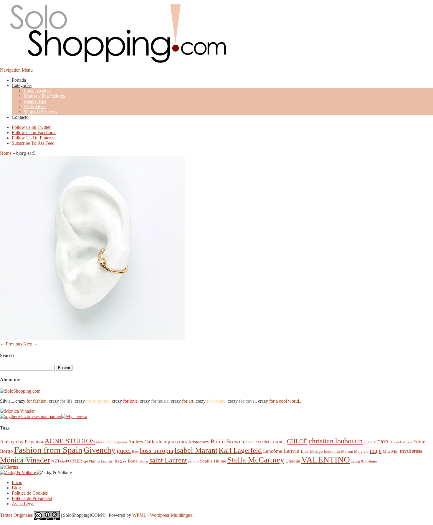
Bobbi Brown (226, 441)
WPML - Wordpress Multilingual (163, 515)
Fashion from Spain (48, 450)
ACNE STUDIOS (69, 441)
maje (375, 450)
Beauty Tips (35, 101)
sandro (193, 461)
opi (85, 461)
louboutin (332, 451)
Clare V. (370, 442)
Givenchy (99, 450)
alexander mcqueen (111, 442)
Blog (16, 487)
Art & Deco (35, 106)
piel (110, 461)
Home (5, 153)
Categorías (22, 85)
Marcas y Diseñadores (44, 95)
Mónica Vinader (25, 460)
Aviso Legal (23, 503)
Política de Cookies (30, 493)
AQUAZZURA (175, 442)
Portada (19, 80)
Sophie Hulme (213, 460)
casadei (262, 441)
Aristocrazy (198, 441)
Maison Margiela (354, 451)
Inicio (17, 482)
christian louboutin (336, 441)
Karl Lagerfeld (240, 450)
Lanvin (291, 451)
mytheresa (411, 451)
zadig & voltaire (364, 461)
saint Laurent (168, 460)
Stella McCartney (255, 459)
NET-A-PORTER (66, 460)
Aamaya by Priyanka (21, 442)
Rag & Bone (126, 460)
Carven (248, 442)
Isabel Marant (195, 450)
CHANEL (278, 442)
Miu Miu (391, 451)
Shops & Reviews (40, 111)
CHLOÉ (297, 441)
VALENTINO (325, 459)
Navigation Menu (16, 70)
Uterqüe (292, 460)
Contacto (20, 117)
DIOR (382, 441)
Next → (30, 343)
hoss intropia (156, 450)
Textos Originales (17, 515)
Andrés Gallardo (145, 442)
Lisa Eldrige (312, 451)
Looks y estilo (37, 90)
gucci (124, 450)
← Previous (11, 343)
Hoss (135, 451)
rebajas (143, 461)
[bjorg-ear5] (92, 338)
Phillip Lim (98, 461)
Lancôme (272, 451)
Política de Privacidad (32, 498)
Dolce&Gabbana (400, 442)
